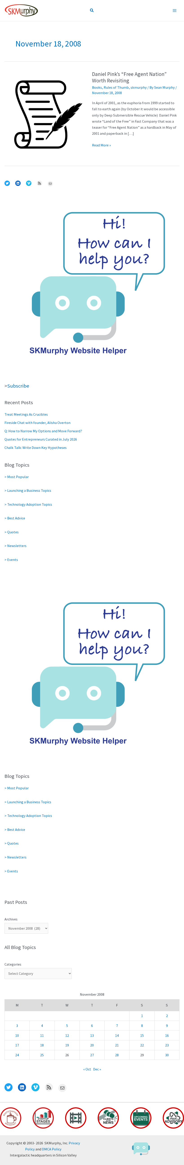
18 (42, 1045)
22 (142, 1045)
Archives (11, 919)
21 (117, 1045)
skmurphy (139, 87)
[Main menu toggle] (174, 11)
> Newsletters (15, 545)
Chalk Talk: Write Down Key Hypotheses (35, 447)
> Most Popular (16, 476)
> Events (11, 559)
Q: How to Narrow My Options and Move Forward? (43, 431)
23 (167, 1045)
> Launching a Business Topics (27, 490)
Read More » (101, 145)
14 (117, 1035)
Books (97, 87)
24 (17, 1055)
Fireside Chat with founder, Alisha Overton (37, 422)
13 (92, 1035)
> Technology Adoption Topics (28, 504)
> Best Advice (14, 518)
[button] (92, 10)
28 (117, 1055)
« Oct (87, 1069)
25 (42, 1055)
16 (167, 1035)
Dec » (97, 1069)
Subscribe (18, 386)
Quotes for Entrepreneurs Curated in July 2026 (40, 439)
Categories (12, 964)
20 (92, 1045)
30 (167, 1055)
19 (67, 1045)
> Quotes (11, 532)
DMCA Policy (51, 1149)
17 (17, 1045)
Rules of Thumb (116, 87)
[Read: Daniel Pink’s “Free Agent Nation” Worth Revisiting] (48, 114)
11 (42, 1035)
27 (92, 1055)
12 (67, 1035)
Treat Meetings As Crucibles (26, 414)
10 (17, 1035)
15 (142, 1035)
